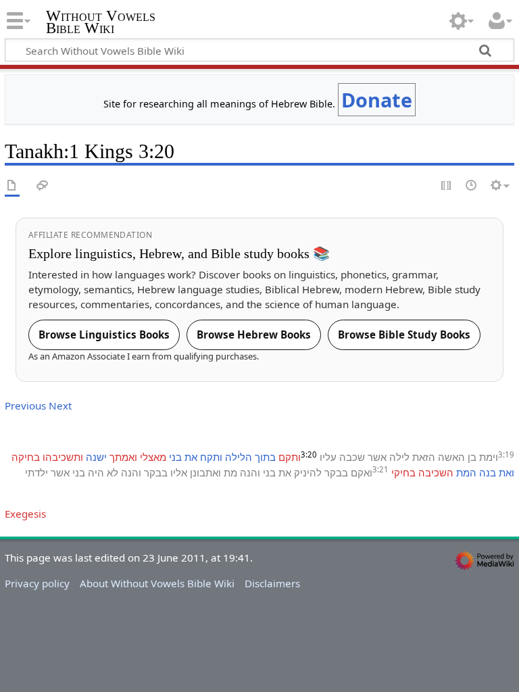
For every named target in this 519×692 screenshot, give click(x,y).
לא (112, 472)
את (190, 457)
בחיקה (25, 457)
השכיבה (435, 472)
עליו (328, 457)
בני (175, 457)
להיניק (308, 472)
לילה (399, 457)
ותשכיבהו (63, 457)
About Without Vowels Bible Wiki (157, 583)
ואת (506, 472)
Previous (25, 405)
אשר (377, 457)
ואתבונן (205, 472)
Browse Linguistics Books (104, 334)
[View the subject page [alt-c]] (12, 186)
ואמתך (123, 457)
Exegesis (25, 513)
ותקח (211, 457)
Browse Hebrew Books (254, 334)
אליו (178, 472)
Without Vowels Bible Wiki (100, 22)
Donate (376, 99)
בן (472, 457)
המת (466, 472)
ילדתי (36, 472)
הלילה (238, 457)
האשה (451, 457)
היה (96, 472)
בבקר (336, 472)
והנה (250, 472)
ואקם (361, 472)
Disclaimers (272, 583)
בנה (487, 472)
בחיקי (403, 472)
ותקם (289, 457)
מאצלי (153, 457)
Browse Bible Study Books (404, 334)
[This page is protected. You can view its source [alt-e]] (446, 186)
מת (230, 472)
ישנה (96, 457)
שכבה (352, 457)
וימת (488, 457)
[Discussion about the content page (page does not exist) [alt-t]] (42, 186)
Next (60, 405)
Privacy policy (37, 583)
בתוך (265, 457)
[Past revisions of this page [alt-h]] (471, 186)
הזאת (423, 457)
